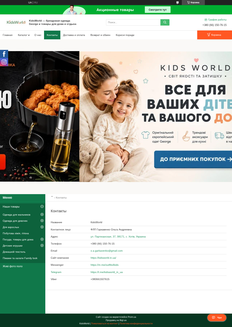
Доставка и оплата (74, 35)
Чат (219, 317)
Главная (8, 35)
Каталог (22, 35)
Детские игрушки (12, 245)
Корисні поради (125, 35)
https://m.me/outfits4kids (105, 264)
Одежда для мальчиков (16, 214)
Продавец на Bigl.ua (116, 320)
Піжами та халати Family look (20, 258)
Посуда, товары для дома (18, 239)
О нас (37, 35)
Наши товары (11, 206)
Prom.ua (132, 317)
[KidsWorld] (16, 22)
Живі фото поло (12, 266)
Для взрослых (11, 227)
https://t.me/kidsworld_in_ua (107, 272)
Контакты (52, 35)
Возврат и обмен (100, 35)
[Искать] (164, 22)
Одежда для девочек (15, 220)
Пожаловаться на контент (104, 323)
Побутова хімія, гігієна (16, 233)
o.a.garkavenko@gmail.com (107, 250)
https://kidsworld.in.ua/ (103, 257)
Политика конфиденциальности (136, 323)
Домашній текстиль (14, 251)
